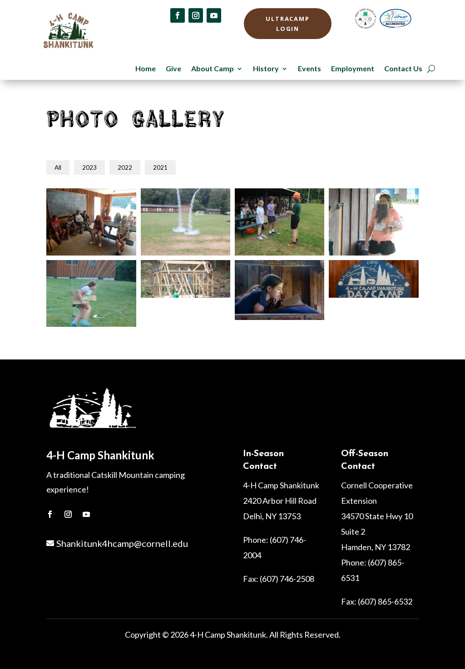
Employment (352, 69)
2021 (160, 167)
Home (145, 69)
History (266, 69)
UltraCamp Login (288, 24)
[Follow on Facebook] (177, 15)
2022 (125, 167)
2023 (89, 167)
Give (173, 69)
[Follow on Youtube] (214, 15)
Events (309, 69)
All (57, 167)
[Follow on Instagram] (195, 15)
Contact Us (403, 69)
